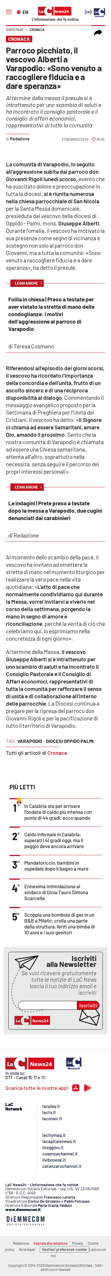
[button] (98, 32)
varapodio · (30, 741)
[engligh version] (19, 11)
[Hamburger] (9, 12)
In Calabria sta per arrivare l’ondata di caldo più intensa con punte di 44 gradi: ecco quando (58, 812)
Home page (15, 29)
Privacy (77, 1243)
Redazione (21, 1243)
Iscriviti (88, 1005)
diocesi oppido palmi (70, 741)
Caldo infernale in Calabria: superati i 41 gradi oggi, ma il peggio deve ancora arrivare (54, 840)
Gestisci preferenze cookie (64, 1249)
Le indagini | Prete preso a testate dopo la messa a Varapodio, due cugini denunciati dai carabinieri (55, 510)
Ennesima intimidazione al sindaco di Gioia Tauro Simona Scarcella (56, 892)
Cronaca (37, 29)
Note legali (27, 1249)
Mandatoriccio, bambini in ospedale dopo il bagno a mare (56, 865)
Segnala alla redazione (50, 1243)
